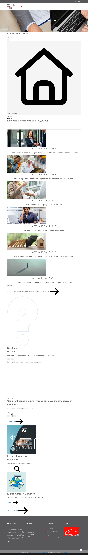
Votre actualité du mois (13, 510)
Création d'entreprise (39, 6)
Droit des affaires (30, 534)
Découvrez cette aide (45, 291)
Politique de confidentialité (42, 552)
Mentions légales (32, 552)
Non (12, 359)
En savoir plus (68, 553)
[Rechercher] (8, 40)
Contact (66, 6)
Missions (30, 6)
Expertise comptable (31, 530)
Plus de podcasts (11, 421)
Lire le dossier (11, 468)
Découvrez (10, 502)
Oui (9, 359)
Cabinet (25, 6)
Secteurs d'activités (51, 6)
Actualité (59, 6)
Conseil (28, 536)
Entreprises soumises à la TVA (14, 125)
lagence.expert (64, 552)
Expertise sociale (30, 532)
